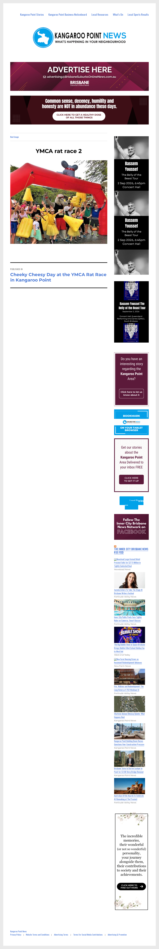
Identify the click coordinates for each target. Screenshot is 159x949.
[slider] (134, 340)
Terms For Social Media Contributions (88, 934)
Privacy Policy (15, 934)
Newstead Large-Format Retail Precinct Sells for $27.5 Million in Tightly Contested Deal (127, 563)
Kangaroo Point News (18, 931)
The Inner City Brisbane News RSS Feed (131, 550)
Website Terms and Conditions (37, 934)
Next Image (14, 136)
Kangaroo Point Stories (32, 14)
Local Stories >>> (134, 503)
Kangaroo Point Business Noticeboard (67, 14)
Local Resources (99, 14)
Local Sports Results (138, 14)
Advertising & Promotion (117, 934)
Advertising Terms (61, 934)
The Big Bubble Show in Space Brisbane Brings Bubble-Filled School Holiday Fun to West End (129, 648)
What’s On (118, 14)
